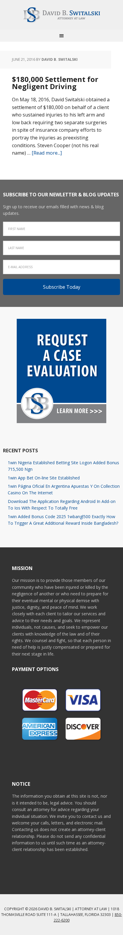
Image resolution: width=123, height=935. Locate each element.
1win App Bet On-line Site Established (44, 478)
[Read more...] (47, 153)
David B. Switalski (61, 15)
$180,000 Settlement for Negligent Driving (55, 82)
